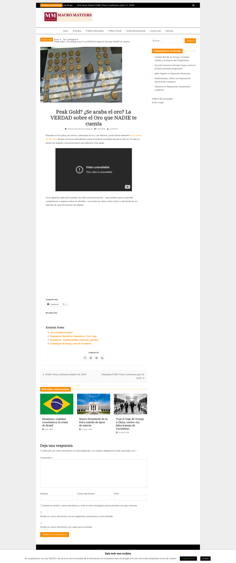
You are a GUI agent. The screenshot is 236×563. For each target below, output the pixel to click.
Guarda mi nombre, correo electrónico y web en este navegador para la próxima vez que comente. (89, 505)
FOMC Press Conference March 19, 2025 (65, 374)
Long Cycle (155, 30)
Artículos (77, 30)
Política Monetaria (95, 30)
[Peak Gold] (93, 251)
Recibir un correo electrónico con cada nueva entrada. (66, 527)
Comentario (46, 457)
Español (78, 129)
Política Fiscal (114, 30)
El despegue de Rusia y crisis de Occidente (70, 343)
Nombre (44, 493)
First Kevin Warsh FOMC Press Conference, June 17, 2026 (103, 5)
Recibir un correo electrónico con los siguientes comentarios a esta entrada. (76, 516)
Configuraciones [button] (188, 558)
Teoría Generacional (135, 30)
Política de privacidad (162, 98)
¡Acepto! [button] (205, 558)
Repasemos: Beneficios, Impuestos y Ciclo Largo (73, 336)
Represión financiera (180, 73)
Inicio (65, 30)
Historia (169, 30)
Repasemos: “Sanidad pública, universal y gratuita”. (74, 339)
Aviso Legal (157, 102)
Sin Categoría (87, 129)
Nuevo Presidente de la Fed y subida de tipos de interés (93, 422)
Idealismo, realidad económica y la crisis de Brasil (55, 422)
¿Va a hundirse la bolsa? (61, 332)
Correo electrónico (86, 493)
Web (116, 493)
